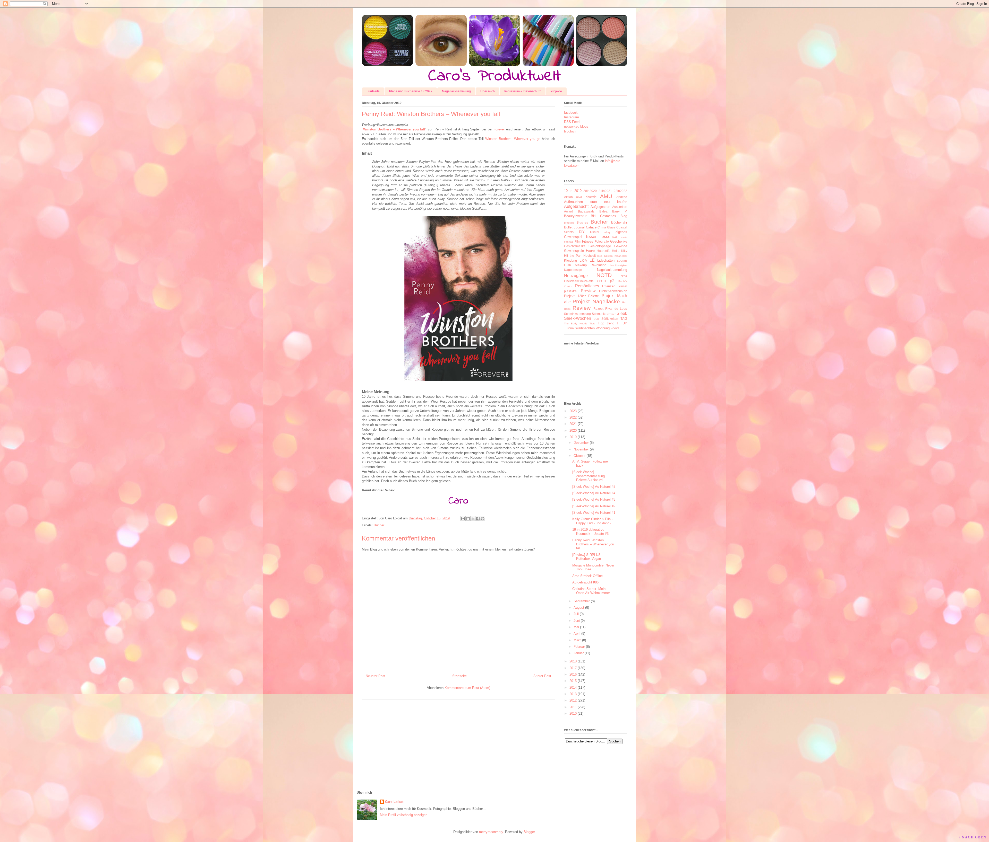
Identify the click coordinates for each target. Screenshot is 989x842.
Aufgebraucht (576, 206)
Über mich (487, 91)
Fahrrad (568, 241)
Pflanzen (608, 286)
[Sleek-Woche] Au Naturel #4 (593, 493)
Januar (579, 653)
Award (568, 211)
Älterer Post (542, 676)
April (577, 633)
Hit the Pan (573, 255)
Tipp (601, 323)
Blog (623, 216)
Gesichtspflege (600, 246)
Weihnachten (585, 328)
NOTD (604, 275)
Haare (590, 251)
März (577, 640)
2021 (573, 424)
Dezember (581, 443)
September (582, 601)
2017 (573, 668)
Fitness (587, 241)
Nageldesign (573, 269)
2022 (573, 417)
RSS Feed (571, 122)
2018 (573, 661)
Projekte (556, 91)
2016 (573, 674)
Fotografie (602, 241)
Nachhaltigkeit (618, 265)
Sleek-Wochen (577, 318)
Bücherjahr (619, 222)
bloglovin (570, 131)
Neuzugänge (576, 275)
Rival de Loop (616, 308)
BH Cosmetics (603, 216)
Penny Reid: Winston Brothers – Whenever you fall (593, 544)
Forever (499, 129)
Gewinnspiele (574, 251)
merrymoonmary (491, 832)
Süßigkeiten (609, 318)
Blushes (582, 222)
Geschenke (618, 241)
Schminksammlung (577, 313)
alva (579, 197)
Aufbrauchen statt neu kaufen (595, 202)
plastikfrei (570, 291)
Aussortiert (619, 206)
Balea (603, 211)
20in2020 (590, 190)
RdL (624, 302)
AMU (606, 196)
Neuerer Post (375, 676)
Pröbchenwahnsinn (613, 291)
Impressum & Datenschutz (522, 91)
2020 (573, 430)
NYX (624, 276)
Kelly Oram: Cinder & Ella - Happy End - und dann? (592, 521)
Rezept (598, 308)
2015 (573, 681)
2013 (573, 694)
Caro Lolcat (394, 802)
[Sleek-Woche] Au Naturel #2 (593, 506)
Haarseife (603, 250)
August (579, 607)
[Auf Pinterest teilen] (482, 518)
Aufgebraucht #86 (585, 582)
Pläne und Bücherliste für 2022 (410, 91)
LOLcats (622, 260)
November (581, 449)
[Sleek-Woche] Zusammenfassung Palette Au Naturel (588, 476)
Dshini (594, 232)
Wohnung (603, 328)
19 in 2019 (573, 191)
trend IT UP (617, 323)
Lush (567, 265)
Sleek (622, 313)
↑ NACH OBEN (972, 837)
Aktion (568, 197)
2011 (573, 707)
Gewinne (620, 246)
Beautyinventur (575, 216)
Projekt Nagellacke (596, 301)
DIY (582, 232)
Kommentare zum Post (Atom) (467, 688)
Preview (588, 291)
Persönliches (587, 286)
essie (624, 237)
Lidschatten (606, 260)
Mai (576, 627)
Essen (592, 236)
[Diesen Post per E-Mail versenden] (463, 518)
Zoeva (615, 328)
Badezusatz (586, 211)
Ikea (599, 255)
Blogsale (569, 222)
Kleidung (570, 260)
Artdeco (621, 197)
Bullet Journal (574, 227)
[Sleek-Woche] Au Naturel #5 (593, 487)
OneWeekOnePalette (579, 281)
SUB (596, 318)
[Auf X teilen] (472, 518)
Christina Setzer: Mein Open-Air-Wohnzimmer (591, 591)
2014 (573, 687)
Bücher (379, 525)
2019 (573, 437)
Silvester (611, 314)
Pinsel (622, 286)
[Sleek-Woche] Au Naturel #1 (593, 513)
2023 (573, 411)
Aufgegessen (600, 207)
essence (609, 236)
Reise (567, 308)
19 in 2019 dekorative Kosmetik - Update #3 (590, 532)
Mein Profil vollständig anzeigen (403, 815)
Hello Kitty (619, 250)
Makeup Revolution (591, 265)
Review (582, 308)
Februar (579, 647)
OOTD (601, 281)
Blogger (529, 832)
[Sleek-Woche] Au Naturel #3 (593, 499)
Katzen (608, 255)
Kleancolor (621, 255)
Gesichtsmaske (574, 246)
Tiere (592, 323)
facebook (571, 112)
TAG (623, 319)
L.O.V (583, 260)
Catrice (591, 227)
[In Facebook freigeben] (477, 518)
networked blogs (576, 126)
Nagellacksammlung (456, 91)
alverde (591, 197)
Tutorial (569, 328)
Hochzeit (589, 255)
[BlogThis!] (468, 518)
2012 (573, 700)
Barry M (619, 211)
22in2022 (620, 190)
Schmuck (598, 313)
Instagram (571, 117)
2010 (573, 713)
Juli (576, 614)
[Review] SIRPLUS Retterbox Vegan (586, 557)
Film (578, 241)
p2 (612, 281)
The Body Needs (575, 323)
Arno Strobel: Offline (587, 576)
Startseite (373, 91)
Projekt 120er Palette (581, 296)
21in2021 (605, 190)
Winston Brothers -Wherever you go (512, 139)
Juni (577, 621)
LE (592, 260)
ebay (607, 232)
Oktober (579, 456)
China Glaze (606, 227)
